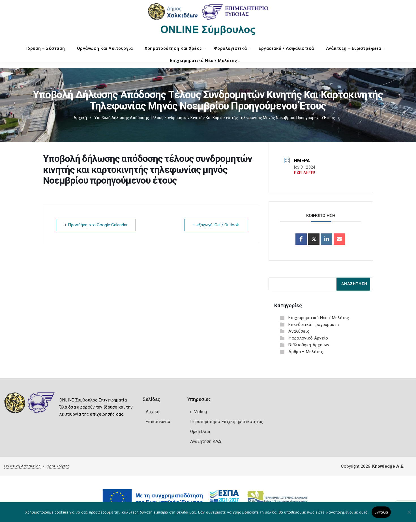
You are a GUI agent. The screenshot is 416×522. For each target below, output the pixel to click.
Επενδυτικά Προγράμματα (313, 324)
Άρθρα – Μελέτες (305, 351)
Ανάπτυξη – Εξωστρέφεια (354, 48)
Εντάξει (381, 512)
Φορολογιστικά (231, 48)
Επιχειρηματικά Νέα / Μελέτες (204, 60)
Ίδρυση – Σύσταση (46, 48)
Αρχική (80, 117)
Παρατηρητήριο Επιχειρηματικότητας (226, 421)
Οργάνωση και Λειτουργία (105, 48)
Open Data (200, 431)
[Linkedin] (326, 239)
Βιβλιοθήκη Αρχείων (308, 344)
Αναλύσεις (298, 331)
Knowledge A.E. (388, 466)
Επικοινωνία (158, 421)
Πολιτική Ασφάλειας (22, 466)
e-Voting (198, 411)
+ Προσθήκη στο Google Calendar (96, 224)
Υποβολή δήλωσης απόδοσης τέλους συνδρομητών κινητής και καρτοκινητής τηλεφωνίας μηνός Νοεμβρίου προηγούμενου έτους (214, 117)
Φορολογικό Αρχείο (308, 338)
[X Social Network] (313, 239)
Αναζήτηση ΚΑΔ (205, 441)
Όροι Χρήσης (58, 466)
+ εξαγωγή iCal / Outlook (216, 224)
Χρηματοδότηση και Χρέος (174, 48)
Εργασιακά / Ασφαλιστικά (287, 48)
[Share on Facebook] (301, 239)
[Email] (339, 239)
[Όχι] (409, 515)
